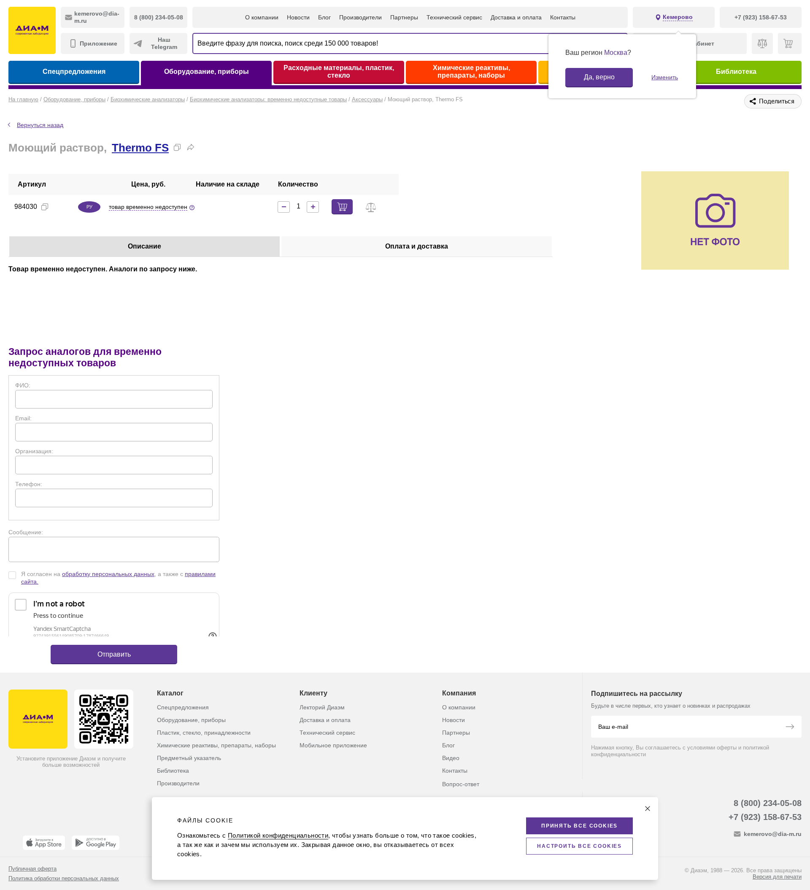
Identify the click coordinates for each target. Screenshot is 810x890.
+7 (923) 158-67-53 (765, 817)
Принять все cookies (579, 826)
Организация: (34, 451)
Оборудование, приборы (206, 71)
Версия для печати (777, 877)
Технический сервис (454, 17)
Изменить (664, 77)
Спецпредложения (74, 71)
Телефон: (28, 484)
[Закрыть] (647, 808)
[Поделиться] (191, 147)
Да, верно (599, 77)
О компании (261, 17)
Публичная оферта (32, 869)
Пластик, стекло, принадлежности (204, 732)
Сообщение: (25, 532)
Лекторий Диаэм (322, 707)
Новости (298, 17)
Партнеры (404, 17)
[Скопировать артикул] (45, 207)
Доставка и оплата (516, 17)
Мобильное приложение (333, 745)
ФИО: (22, 385)
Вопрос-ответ (460, 784)
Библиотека (736, 71)
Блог (324, 17)
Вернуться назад (40, 125)
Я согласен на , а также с (118, 578)
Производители (360, 17)
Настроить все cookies (579, 846)
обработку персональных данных (108, 574)
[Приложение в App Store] (44, 843)
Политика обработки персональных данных (63, 878)
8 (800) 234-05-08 (768, 803)
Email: (23, 418)
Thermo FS (140, 147)
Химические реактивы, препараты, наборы (471, 71)
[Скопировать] (177, 147)
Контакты (562, 17)
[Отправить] (790, 727)
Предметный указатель (189, 758)
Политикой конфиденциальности (278, 835)
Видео (450, 758)
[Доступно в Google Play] (95, 843)
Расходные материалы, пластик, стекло (339, 71)
